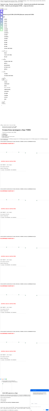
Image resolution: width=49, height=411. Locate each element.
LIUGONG (6, 91)
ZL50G (5, 27)
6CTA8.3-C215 (7, 67)
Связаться (36, 403)
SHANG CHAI (4, 51)
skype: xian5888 (4, 135)
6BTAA (5, 69)
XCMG (3, 17)
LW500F (6, 38)
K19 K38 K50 (7, 65)
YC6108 (5, 73)
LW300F (6, 34)
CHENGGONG (7, 89)
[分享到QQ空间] (1, 379)
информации (4, 133)
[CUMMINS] (19, 152)
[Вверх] (1, 29)
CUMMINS (4, 59)
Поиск (3, 102)
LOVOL (6, 97)
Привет (32, 403)
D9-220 (5, 56)
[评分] (32, 405)
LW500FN (6, 36)
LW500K (6, 30)
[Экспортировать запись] (48, 405)
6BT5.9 (5, 63)
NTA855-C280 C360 (8, 61)
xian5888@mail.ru (5, 134)
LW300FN (6, 32)
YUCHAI (3, 71)
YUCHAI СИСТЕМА (8, 75)
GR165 (5, 19)
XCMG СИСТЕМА (8, 48)
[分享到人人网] (5, 379)
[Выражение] (31, 405)
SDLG (5, 85)
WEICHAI (4, 78)
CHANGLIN (6, 83)
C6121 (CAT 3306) (8, 54)
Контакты (4, 103)
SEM (5, 99)
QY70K (5, 46)
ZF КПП (6, 93)
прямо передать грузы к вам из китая (8, 136)
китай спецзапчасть (5, 137)
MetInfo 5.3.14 (6, 410)
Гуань (44, 409)
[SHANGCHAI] (7, 152)
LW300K (6, 28)
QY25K (5, 40)
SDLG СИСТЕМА (7, 87)
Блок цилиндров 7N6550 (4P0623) (11, 381)
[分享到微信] (6, 379)
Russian (1, 8)
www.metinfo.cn (15, 410)
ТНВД (3, 79)
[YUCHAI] (42, 200)
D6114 (5, 52)
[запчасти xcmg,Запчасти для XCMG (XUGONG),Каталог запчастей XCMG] (17, 14)
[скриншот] (35, 405)
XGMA (5, 81)
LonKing (6, 95)
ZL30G (5, 25)
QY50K (5, 44)
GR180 (5, 21)
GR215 (5, 23)
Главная (3, 16)
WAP (3, 10)
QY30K (5, 42)
